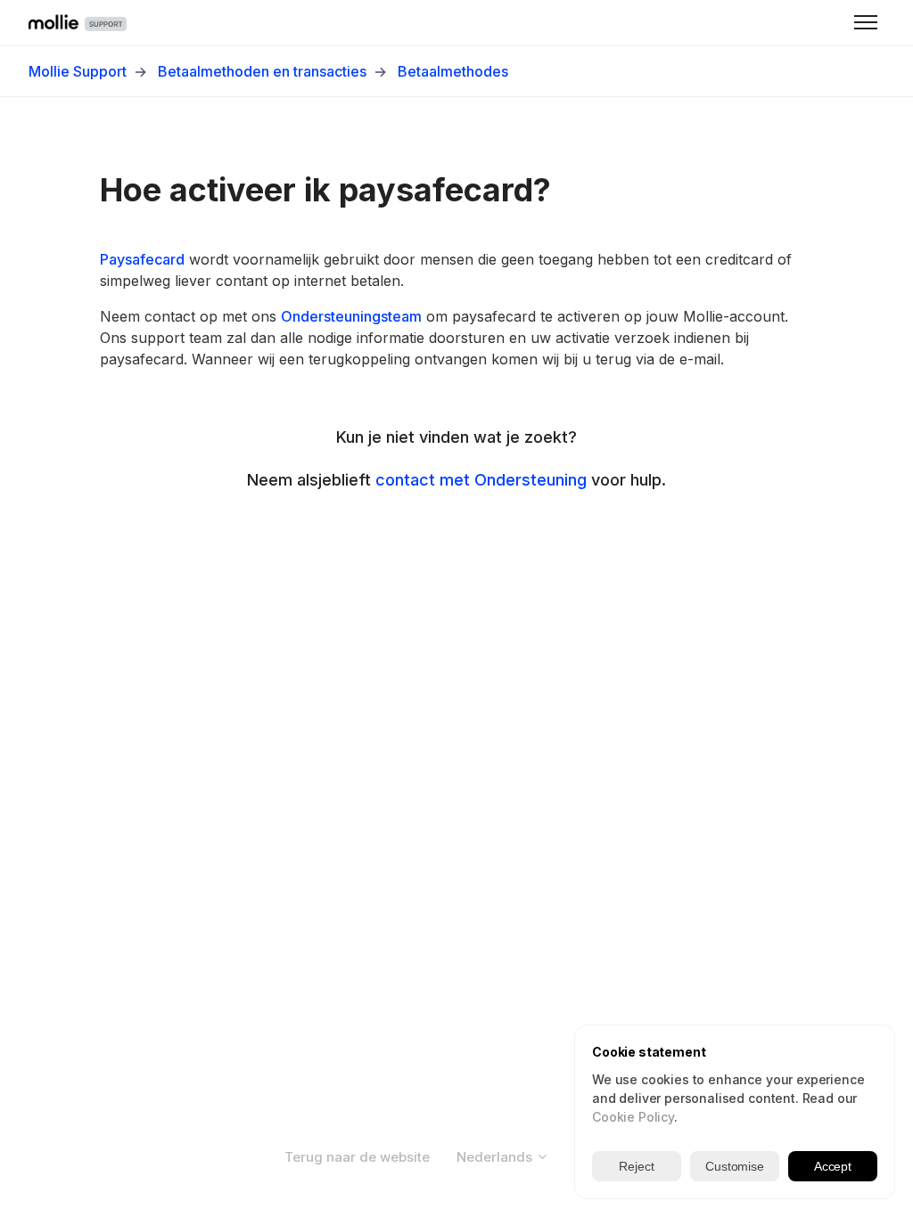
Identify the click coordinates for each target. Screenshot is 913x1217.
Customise (734, 1166)
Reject (636, 1166)
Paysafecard (142, 259)
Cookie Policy (633, 1116)
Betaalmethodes (453, 71)
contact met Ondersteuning (481, 479)
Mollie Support (78, 71)
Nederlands (496, 1156)
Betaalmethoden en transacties (262, 71)
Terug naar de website (357, 1156)
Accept (832, 1166)
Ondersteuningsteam (351, 316)
